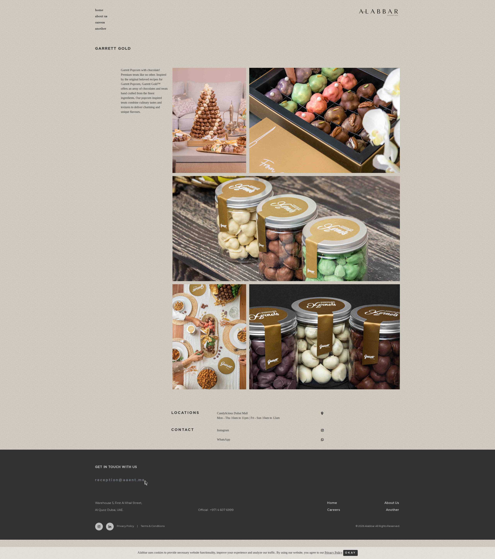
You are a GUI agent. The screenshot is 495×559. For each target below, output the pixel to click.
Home (332, 503)
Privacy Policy (125, 526)
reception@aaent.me (120, 480)
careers (100, 22)
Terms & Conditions (153, 526)
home (99, 10)
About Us (391, 503)
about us (101, 16)
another (100, 28)
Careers (333, 510)
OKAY (350, 552)
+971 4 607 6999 (222, 510)
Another (392, 510)
